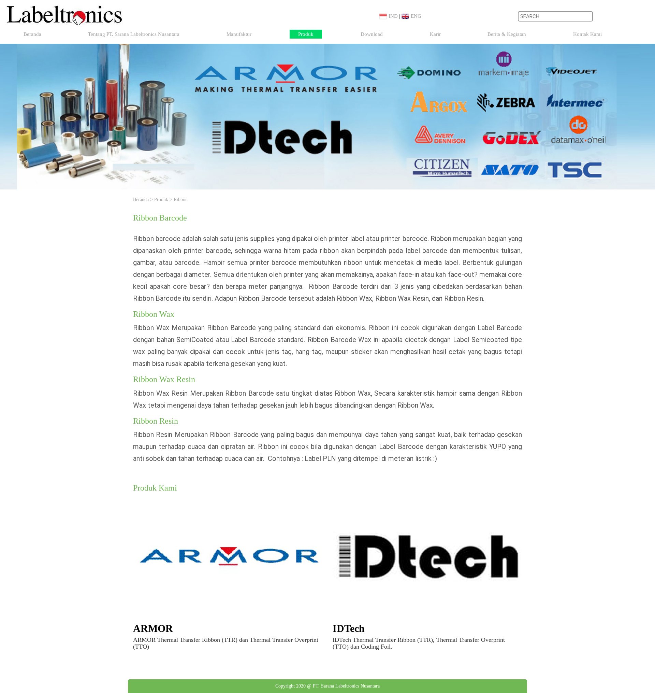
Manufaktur (239, 34)
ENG (416, 16)
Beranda (32, 34)
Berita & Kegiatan (506, 34)
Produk (306, 34)
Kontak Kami (587, 34)
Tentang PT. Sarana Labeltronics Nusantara (133, 34)
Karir (435, 34)
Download (372, 34)
